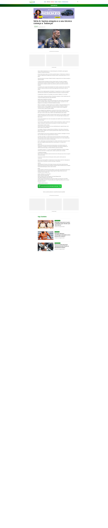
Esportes (59, 1)
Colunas (56, 1)
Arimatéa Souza (65, 1)
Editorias (48, 1)
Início (45, 1)
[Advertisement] (37, 60)
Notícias (52, 1)
